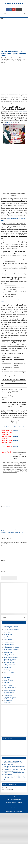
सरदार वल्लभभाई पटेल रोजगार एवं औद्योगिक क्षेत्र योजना (14, 776)
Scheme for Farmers (8, 680)
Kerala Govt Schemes (8, 655)
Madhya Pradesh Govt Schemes (11, 657)
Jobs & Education (8, 652)
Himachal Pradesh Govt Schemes (11, 647)
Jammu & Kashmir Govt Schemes (11, 649)
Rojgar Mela (6, 675)
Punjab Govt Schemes (9, 672)
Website (3, 571)
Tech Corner (6, 688)
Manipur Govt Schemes (9, 660)
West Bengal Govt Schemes (10, 698)
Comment (3, 545)
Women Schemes (7, 702)
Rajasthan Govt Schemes (9, 674)
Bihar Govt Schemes (8, 632)
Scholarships (6, 682)
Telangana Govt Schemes (9, 690)
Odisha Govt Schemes (9, 665)
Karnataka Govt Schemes (9, 654)
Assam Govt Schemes (8, 631)
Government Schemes (5, 59)
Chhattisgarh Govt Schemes (10, 636)
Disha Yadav (13, 57)
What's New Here (16, 60)
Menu (2, 18)
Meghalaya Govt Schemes (9, 662)
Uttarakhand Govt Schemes (6, 60)
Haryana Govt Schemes (9, 646)
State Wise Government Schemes (14, 799)
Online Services (7, 667)
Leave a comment (6, 506)
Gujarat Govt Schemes (9, 644)
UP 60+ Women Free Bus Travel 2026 (12, 761)
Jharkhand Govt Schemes (9, 651)
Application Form (8, 627)
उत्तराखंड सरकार (22, 111)
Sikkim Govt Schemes (9, 684)
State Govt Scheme (21, 59)
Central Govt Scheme (8, 634)
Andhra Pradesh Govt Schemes (11, 626)
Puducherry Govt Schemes (10, 670)
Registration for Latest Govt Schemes (14, 802)
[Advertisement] (14, 35)
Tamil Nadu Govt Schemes (10, 687)
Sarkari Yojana (13, 59)
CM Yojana (21, 57)
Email (3, 565)
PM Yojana (6, 669)
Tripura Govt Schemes (9, 692)
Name (3, 560)
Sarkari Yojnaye (14, 3)
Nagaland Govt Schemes (9, 664)
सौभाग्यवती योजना (9, 122)
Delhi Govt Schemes (8, 639)
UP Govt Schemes (8, 695)
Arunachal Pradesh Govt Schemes (11, 629)
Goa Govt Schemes (8, 641)
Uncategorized (7, 693)
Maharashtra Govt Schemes (10, 659)
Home (14, 796)
